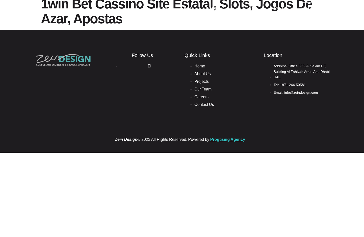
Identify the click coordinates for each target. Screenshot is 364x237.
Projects (215, 8)
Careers (278, 8)
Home (163, 8)
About (186, 8)
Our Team (247, 8)
